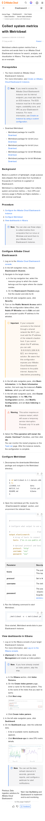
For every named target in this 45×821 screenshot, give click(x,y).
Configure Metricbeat (14, 217)
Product (38, 41)
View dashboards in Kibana (16, 220)
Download (12, 135)
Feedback (26, 806)
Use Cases (28, 14)
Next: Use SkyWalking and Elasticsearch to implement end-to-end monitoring (31, 794)
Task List (9, 446)
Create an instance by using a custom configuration (27, 118)
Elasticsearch (17, 14)
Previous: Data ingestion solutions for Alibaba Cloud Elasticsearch (10, 794)
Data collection (9, 16)
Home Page (6, 14)
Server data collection (24, 16)
